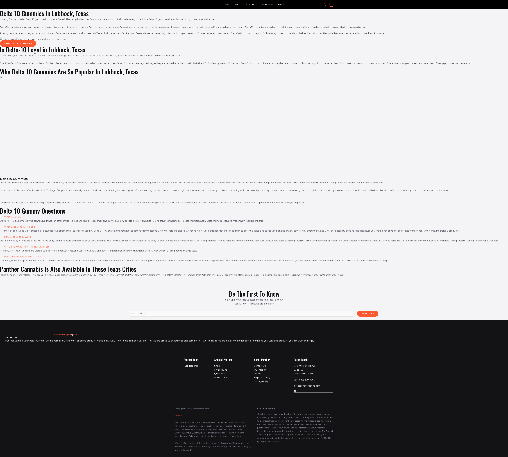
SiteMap (178, 415)
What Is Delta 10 (12, 217)
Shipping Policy (262, 377)
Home (226, 5)
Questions (219, 373)
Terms (257, 373)
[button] (239, 5)
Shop (235, 5)
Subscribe (368, 313)
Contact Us (260, 366)
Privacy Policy (261, 381)
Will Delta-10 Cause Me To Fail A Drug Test (26, 247)
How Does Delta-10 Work (17, 237)
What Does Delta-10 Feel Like (19, 227)
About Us (265, 5)
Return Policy (221, 377)
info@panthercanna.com (307, 386)
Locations (249, 5)
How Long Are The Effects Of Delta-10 (24, 256)
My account (220, 370)
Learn (279, 5)
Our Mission (260, 370)
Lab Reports (191, 366)
